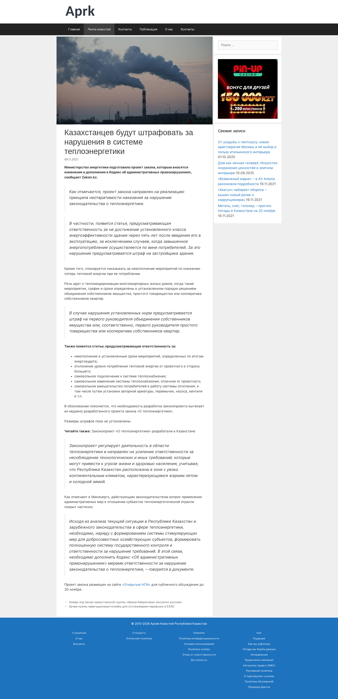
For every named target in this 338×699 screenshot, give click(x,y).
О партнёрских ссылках (259, 676)
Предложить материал (259, 660)
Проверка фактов (259, 687)
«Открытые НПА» (136, 585)
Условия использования (199, 643)
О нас (169, 29)
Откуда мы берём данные (259, 649)
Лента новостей (99, 29)
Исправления (259, 654)
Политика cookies (199, 649)
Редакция (259, 638)
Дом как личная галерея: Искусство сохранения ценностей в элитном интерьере (247, 168)
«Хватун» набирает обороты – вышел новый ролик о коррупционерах (242, 195)
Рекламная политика (259, 670)
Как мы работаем (259, 643)
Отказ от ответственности (199, 654)
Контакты (125, 29)
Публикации (148, 29)
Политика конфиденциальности (199, 638)
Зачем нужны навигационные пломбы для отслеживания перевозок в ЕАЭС (122, 606)
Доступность (199, 660)
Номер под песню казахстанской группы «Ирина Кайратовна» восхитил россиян (125, 602)
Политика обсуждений (259, 681)
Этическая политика (139, 638)
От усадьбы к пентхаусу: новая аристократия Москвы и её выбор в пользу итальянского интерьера (247, 147)
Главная (74, 29)
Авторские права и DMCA (259, 665)
